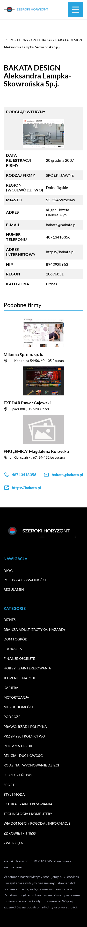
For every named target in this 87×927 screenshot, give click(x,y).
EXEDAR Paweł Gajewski (27, 402)
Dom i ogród (16, 639)
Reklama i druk (18, 746)
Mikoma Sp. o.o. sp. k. (23, 354)
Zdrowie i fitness (20, 833)
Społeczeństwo (19, 775)
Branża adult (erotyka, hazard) (34, 629)
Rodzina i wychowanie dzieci (31, 765)
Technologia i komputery (28, 814)
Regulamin (14, 589)
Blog (8, 571)
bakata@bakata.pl (61, 224)
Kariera (11, 688)
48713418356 (58, 237)
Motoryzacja (16, 697)
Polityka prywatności (25, 580)
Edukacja (13, 649)
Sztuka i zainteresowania (28, 804)
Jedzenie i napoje (20, 678)
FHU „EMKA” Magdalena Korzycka (36, 451)
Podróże (12, 717)
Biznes (51, 283)
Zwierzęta (13, 843)
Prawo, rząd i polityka (25, 726)
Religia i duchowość (23, 755)
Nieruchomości (18, 707)
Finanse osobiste (19, 658)
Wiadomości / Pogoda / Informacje (37, 823)
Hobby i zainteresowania (27, 668)
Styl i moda (14, 794)
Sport (9, 785)
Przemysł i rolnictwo (24, 736)
